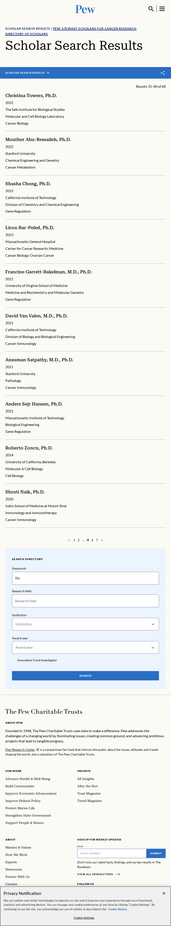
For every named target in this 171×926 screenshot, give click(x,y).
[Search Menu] (151, 8)
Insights (84, 771)
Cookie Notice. (117, 909)
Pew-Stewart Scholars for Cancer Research (94, 28)
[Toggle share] (163, 73)
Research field (21, 591)
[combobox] (15, 624)
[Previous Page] (69, 540)
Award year (20, 638)
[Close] (164, 893)
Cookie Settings (84, 918)
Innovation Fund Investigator (37, 660)
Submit (156, 853)
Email (80, 846)
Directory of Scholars (26, 34)
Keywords (19, 568)
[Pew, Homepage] (85, 8)
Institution (19, 615)
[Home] (43, 711)
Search (85, 675)
